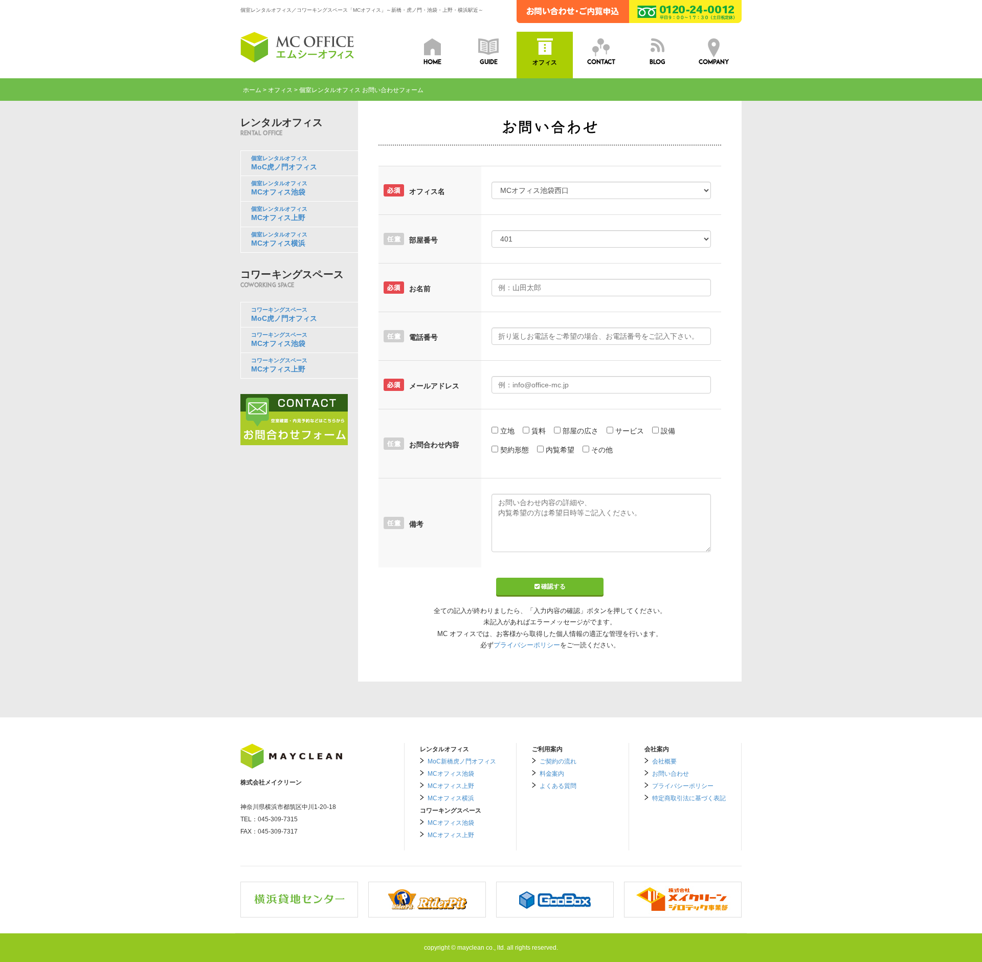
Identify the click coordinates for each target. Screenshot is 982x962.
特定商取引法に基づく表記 (689, 798)
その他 (602, 450)
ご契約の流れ (558, 761)
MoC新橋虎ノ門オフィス (462, 761)
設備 (668, 431)
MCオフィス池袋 (451, 773)
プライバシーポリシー (527, 645)
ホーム (252, 90)
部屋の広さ (580, 431)
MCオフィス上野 (451, 786)
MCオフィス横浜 (451, 798)
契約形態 (514, 450)
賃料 (538, 431)
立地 (507, 431)
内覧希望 (560, 450)
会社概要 (664, 761)
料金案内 (552, 773)
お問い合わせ (670, 773)
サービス (629, 431)
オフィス (280, 90)
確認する (553, 586)
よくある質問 (558, 786)
